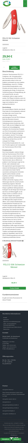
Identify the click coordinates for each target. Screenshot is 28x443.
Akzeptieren (5, 439)
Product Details (14, 288)
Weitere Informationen (10, 442)
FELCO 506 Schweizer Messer (14, 265)
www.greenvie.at (6, 402)
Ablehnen (16, 439)
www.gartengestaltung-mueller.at (10, 405)
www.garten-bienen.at (7, 389)
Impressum (21, 442)
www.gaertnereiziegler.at (8, 410)
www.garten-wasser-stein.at (9, 399)
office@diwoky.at (10, 348)
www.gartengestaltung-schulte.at (10, 407)
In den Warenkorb (14, 67)
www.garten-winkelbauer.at (9, 413)
